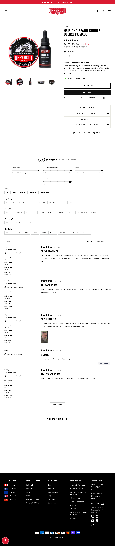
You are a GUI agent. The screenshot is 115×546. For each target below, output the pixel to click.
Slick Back (23, 232)
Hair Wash (29, 489)
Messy (53, 232)
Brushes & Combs (32, 499)
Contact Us (52, 503)
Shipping (67, 47)
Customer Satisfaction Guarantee (78, 493)
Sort (90, 242)
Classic (74, 232)
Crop (44, 232)
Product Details (87, 114)
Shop (50, 485)
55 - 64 (63, 202)
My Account (52, 499)
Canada (12, 485)
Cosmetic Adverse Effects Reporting (79, 513)
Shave (28, 492)
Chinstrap (82, 212)
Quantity (69, 52)
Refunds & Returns (76, 489)
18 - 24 (21, 202)
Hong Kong (13, 499)
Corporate (31, 212)
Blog (49, 496)
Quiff (35, 232)
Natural (63, 232)
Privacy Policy (75, 498)
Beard (28, 496)
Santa (50, 212)
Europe (12, 492)
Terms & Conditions (77, 502)
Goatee (71, 212)
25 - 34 (32, 202)
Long (42, 212)
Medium (19, 222)
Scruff (9, 212)
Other (93, 212)
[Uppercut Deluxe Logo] (57, 11)
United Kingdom (15, 496)
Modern (85, 232)
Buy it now (87, 92)
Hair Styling (30, 485)
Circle (60, 212)
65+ (71, 202)
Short (19, 212)
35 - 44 (42, 202)
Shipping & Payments (77, 485)
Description (87, 108)
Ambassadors (53, 492)
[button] (73, 40)
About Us (51, 489)
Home (66, 26)
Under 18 (10, 202)
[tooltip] (90, 62)
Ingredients (87, 119)
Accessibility (74, 505)
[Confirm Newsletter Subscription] (102, 503)
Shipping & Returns (87, 125)
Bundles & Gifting (32, 503)
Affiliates (73, 509)
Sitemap (73, 518)
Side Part (10, 232)
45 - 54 (52, 202)
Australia (13, 489)
